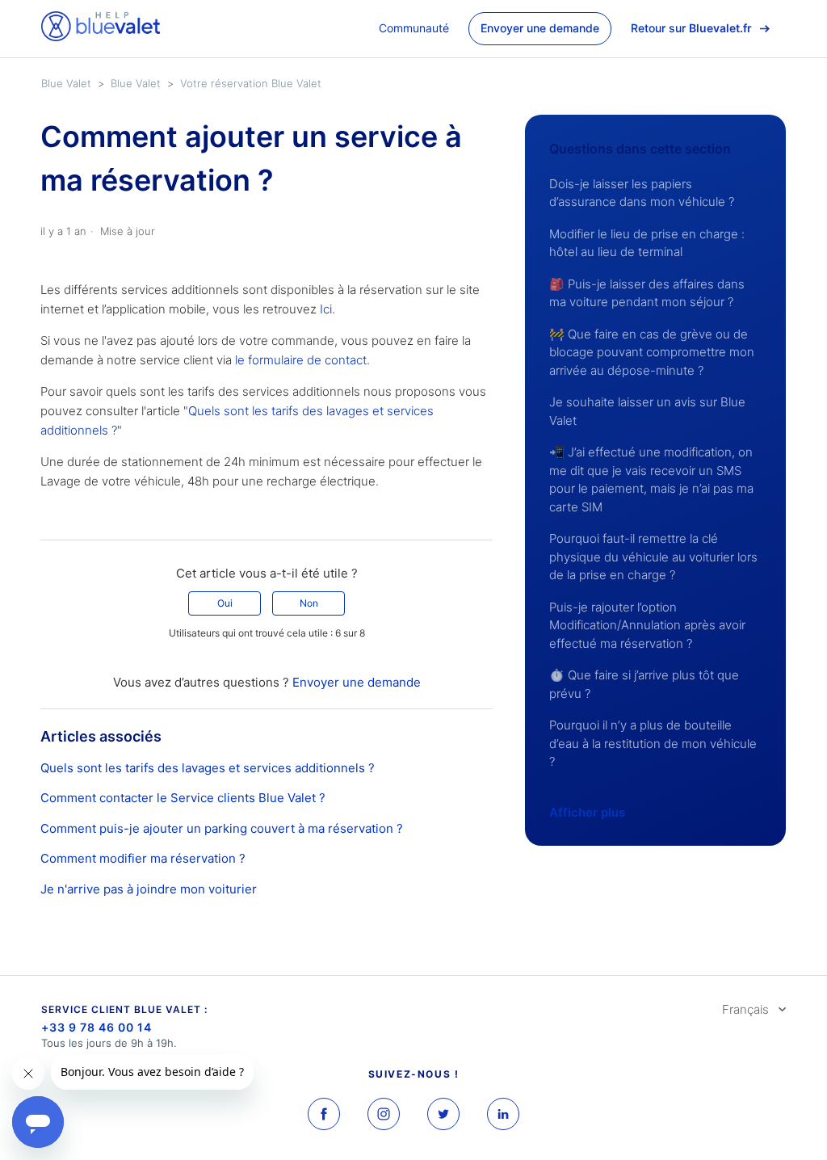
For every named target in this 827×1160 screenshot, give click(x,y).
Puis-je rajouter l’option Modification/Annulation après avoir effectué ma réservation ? (647, 625)
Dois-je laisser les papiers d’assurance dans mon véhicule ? (641, 193)
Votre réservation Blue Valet (250, 83)
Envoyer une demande (540, 28)
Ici (326, 309)
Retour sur (691, 28)
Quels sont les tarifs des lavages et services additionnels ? (207, 767)
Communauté (414, 28)
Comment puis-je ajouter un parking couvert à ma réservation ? (221, 828)
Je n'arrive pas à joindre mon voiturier (148, 889)
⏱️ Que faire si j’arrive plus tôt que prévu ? (644, 684)
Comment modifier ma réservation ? (143, 858)
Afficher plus (587, 812)
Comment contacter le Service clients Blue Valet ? (182, 797)
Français (747, 1009)
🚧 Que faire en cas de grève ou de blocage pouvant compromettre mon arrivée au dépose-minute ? (651, 352)
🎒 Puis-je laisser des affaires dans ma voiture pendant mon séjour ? (647, 293)
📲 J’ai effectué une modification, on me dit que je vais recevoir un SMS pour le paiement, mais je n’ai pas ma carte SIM (651, 479)
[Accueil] (100, 36)
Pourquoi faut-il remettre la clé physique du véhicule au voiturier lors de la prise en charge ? (653, 556)
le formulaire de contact (301, 360)
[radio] (224, 603)
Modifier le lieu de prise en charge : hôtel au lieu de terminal (647, 243)
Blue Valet (66, 83)
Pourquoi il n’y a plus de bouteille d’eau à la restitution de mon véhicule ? (653, 743)
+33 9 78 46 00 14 (96, 1027)
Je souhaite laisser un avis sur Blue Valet (647, 411)
